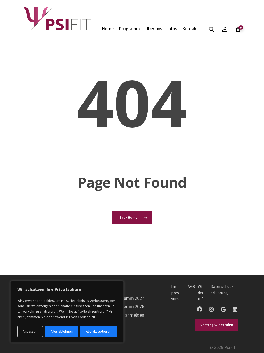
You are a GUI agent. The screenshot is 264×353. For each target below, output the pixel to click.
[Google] (223, 309)
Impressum (175, 293)
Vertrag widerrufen (216, 325)
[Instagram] (211, 309)
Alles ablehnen (62, 331)
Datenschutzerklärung (223, 290)
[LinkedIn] (235, 309)
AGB (191, 286)
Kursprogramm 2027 (124, 298)
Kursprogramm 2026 (124, 306)
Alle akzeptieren (98, 331)
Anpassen (30, 331)
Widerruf (201, 293)
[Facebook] (199, 309)
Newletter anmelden (124, 315)
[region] (67, 312)
